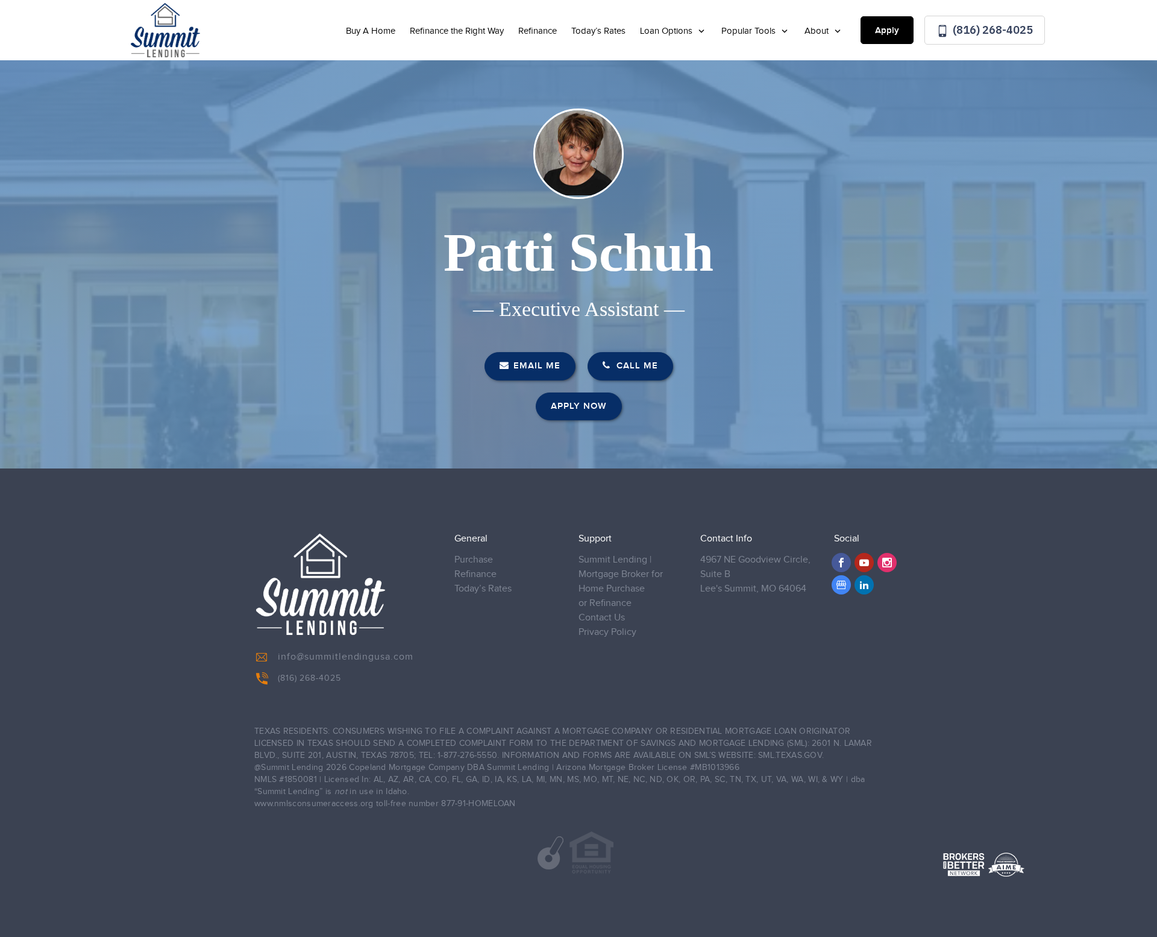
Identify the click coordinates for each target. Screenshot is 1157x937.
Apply (887, 30)
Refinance (537, 31)
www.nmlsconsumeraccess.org (314, 804)
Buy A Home (370, 31)
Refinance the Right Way (457, 31)
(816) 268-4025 (991, 30)
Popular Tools (749, 31)
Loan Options (667, 31)
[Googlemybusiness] (841, 585)
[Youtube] (864, 562)
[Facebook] (841, 562)
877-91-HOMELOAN (478, 804)
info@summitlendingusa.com (345, 657)
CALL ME (635, 366)
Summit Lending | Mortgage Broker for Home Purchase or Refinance (620, 581)
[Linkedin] (864, 585)
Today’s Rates (598, 31)
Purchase (473, 560)
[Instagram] (887, 562)
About (817, 31)
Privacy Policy (607, 632)
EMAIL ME (536, 366)
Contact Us (601, 617)
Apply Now (579, 406)
